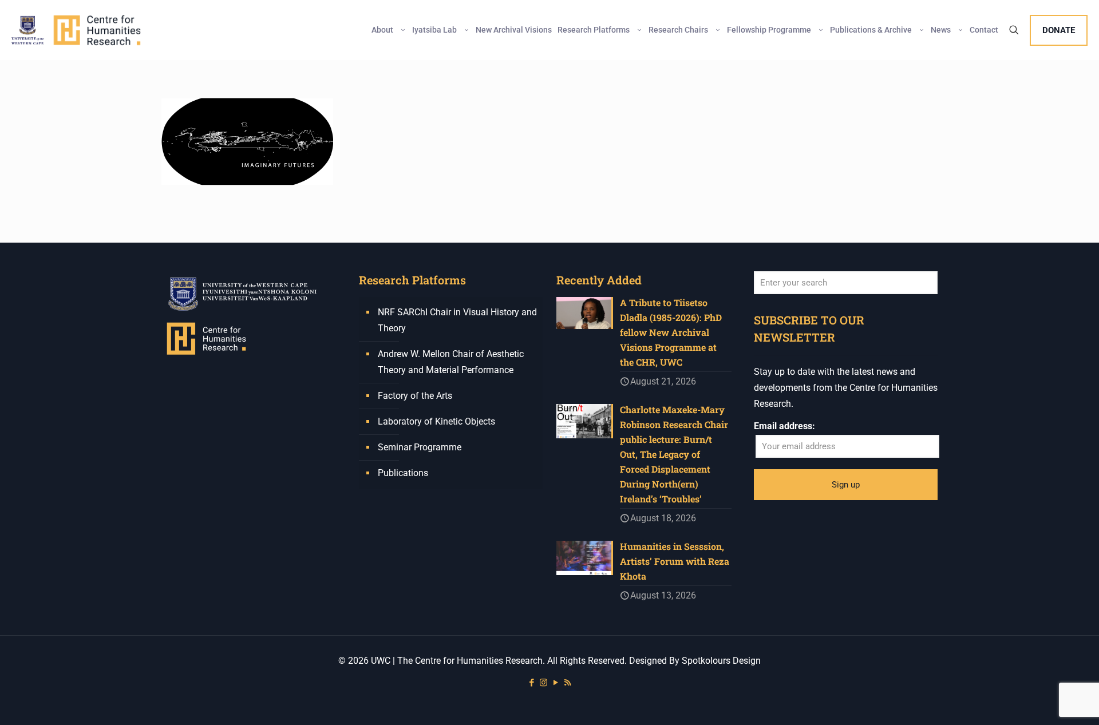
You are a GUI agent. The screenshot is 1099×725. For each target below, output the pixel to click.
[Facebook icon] (531, 683)
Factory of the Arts (415, 395)
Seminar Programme (419, 447)
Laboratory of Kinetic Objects (436, 421)
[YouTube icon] (555, 683)
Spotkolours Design (721, 660)
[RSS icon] (567, 683)
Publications (403, 473)
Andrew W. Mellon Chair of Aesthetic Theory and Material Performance (451, 361)
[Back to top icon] (1044, 702)
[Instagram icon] (543, 683)
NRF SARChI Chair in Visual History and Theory (457, 320)
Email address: (784, 426)
